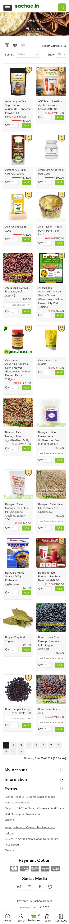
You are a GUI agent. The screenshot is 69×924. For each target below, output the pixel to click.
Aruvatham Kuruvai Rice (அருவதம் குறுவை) (16, 291)
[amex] (34, 869)
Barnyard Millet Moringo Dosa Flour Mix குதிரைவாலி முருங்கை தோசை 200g (17, 511)
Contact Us (61, 920)
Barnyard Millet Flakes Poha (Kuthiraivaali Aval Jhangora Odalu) (49, 438)
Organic (38, 29)
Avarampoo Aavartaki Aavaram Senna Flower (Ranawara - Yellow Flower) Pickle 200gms (17, 369)
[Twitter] (50, 889)
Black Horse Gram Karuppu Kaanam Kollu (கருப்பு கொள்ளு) (49, 643)
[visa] (55, 869)
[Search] (62, 7)
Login (48, 920)
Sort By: (10, 54)
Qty (7, 125)
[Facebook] (40, 889)
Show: (51, 54)
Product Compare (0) (53, 46)
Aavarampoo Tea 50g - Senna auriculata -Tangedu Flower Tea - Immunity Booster (17, 109)
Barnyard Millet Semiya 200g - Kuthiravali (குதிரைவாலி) (14, 578)
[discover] (24, 869)
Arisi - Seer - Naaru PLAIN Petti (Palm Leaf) (50, 230)
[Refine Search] (7, 45)
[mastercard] (14, 869)
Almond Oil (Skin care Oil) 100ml (15, 171)
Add (26, 125)
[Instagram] (19, 889)
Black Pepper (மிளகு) (17, 709)
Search (21, 920)
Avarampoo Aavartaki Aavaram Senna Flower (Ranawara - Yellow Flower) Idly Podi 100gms (50, 297)
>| (21, 751)
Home (7, 920)
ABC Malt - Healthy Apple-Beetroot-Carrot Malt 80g (50, 105)
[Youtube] (29, 889)
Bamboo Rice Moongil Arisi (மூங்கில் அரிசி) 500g (17, 436)
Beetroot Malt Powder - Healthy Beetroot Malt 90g (49, 576)
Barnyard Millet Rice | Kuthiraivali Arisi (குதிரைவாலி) (50, 508)
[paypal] (45, 869)
